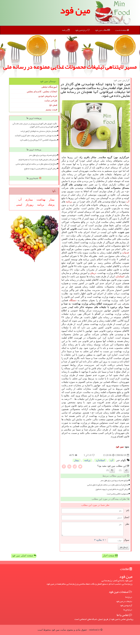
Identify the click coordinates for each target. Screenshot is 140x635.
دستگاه (72, 300)
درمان (93, 273)
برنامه (65, 30)
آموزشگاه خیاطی (49, 87)
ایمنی (19, 204)
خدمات (125, 252)
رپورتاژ (29, 204)
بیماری (29, 199)
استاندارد (119, 276)
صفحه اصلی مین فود (23, 555)
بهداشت (41, 199)
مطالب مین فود (101, 30)
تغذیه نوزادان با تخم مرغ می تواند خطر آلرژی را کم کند (36, 136)
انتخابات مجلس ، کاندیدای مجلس (42, 91)
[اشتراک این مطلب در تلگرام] (74, 466)
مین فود (75, 10)
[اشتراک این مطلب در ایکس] (80, 466)
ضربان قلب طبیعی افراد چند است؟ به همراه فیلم (38, 160)
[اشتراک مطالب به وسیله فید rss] (69, 466)
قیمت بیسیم (51, 109)
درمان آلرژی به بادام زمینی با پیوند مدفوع (112, 489)
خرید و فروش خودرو (48, 96)
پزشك (51, 204)
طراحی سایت (50, 100)
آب (127, 201)
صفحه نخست (121, 30)
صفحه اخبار (109, 555)
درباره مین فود (81, 30)
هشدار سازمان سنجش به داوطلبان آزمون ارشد (38, 131)
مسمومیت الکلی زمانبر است (117, 494)
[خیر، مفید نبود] (112, 470)
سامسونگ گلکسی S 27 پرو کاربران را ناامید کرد (38, 140)
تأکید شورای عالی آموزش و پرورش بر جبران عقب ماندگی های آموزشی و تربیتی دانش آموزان (34, 125)
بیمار (76, 460)
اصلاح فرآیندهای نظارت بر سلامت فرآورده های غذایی (107, 485)
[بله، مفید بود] (126, 470)
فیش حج (53, 105)
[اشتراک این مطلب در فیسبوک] (63, 466)
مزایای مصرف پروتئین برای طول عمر (114, 480)
